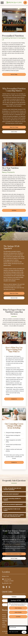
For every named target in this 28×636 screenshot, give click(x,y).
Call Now (14, 210)
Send (24, 632)
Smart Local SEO (15, 631)
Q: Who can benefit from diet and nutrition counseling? (12, 488)
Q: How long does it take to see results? (11, 509)
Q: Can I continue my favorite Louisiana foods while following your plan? (13, 515)
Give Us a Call (14, 298)
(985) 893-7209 (7, 583)
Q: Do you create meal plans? (11, 494)
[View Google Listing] (3, 588)
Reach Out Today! (14, 127)
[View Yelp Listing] (9, 588)
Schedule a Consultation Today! (14, 554)
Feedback (14, 596)
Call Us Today (14, 74)
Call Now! (18, 616)
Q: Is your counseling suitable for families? (12, 499)
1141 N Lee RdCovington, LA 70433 (8, 579)
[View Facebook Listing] (6, 588)
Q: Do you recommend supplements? (13, 504)
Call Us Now (14, 131)
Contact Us (14, 399)
